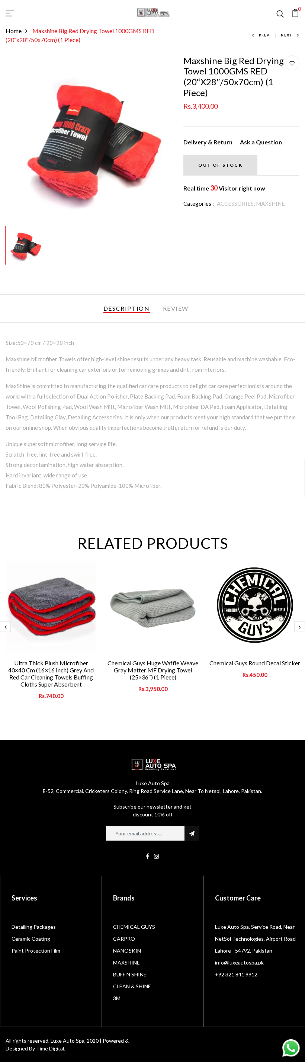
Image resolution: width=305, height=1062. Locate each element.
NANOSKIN (127, 950)
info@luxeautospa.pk (239, 962)
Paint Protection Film (36, 950)
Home (14, 30)
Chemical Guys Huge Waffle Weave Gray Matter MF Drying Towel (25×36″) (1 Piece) (152, 670)
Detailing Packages (34, 927)
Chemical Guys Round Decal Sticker (254, 662)
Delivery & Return (207, 141)
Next (287, 35)
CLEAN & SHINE (132, 986)
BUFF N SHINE (130, 974)
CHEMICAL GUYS (134, 927)
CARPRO (124, 938)
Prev (264, 35)
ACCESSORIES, (236, 203)
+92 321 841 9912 (236, 974)
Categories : (198, 203)
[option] (89, 139)
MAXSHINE (270, 203)
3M (117, 998)
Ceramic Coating (31, 938)
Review (176, 308)
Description (126, 308)
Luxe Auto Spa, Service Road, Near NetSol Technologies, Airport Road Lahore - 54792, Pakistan (255, 939)
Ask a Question (261, 141)
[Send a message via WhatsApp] (291, 1048)
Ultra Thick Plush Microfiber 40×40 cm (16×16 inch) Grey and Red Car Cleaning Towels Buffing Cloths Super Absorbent (51, 673)
